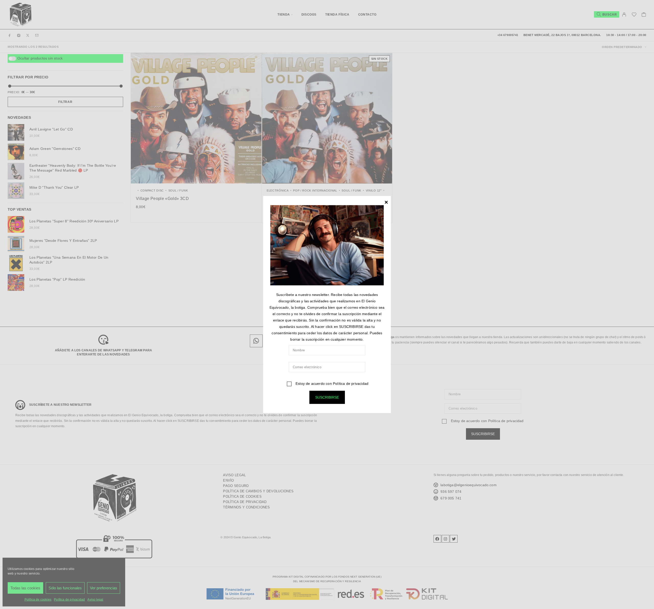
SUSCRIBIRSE (327, 397)
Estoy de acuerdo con (331, 383)
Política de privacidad (350, 383)
